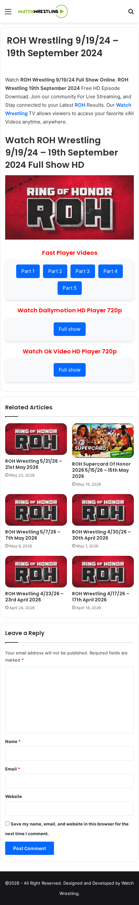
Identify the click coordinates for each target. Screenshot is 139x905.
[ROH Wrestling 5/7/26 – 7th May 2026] (36, 510)
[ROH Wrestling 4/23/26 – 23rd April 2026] (36, 571)
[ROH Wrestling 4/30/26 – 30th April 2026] (103, 510)
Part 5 (70, 288)
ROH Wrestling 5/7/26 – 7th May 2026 (32, 535)
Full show (69, 329)
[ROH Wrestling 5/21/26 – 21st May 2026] (36, 439)
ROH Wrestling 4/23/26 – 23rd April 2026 (34, 596)
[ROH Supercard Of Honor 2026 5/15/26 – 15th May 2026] (103, 440)
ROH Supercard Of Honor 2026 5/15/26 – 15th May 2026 (101, 470)
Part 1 (28, 271)
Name (13, 741)
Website (13, 796)
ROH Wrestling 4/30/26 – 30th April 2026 (101, 535)
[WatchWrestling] (42, 11)
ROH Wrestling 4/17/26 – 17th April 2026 (100, 596)
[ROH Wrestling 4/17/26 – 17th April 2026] (103, 571)
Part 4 (110, 271)
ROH (80, 105)
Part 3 (83, 271)
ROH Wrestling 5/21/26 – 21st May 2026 (33, 464)
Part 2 (55, 271)
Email (12, 768)
